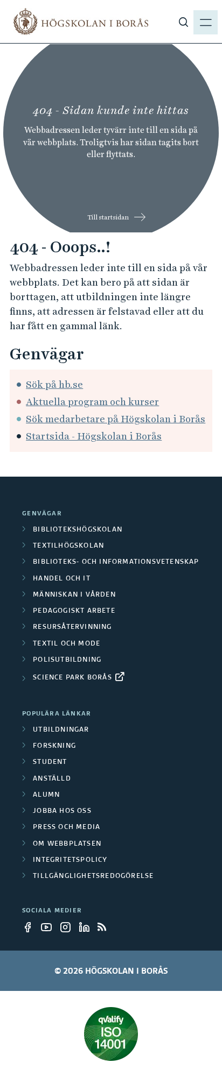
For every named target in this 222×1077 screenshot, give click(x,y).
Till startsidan (108, 217)
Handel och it (62, 579)
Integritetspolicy (70, 860)
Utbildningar (61, 730)
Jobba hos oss (62, 811)
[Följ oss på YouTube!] (49, 927)
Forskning (54, 746)
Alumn (46, 795)
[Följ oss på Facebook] (30, 927)
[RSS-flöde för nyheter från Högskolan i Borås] (106, 927)
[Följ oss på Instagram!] (68, 927)
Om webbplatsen (67, 844)
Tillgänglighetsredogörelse (93, 876)
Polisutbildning (67, 660)
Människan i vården (74, 595)
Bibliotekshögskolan (77, 530)
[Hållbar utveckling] (111, 1034)
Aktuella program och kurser (92, 401)
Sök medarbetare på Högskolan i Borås (115, 418)
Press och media (66, 827)
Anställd (52, 779)
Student (50, 762)
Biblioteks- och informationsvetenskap (116, 562)
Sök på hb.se (54, 384)
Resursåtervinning (72, 627)
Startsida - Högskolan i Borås (94, 436)
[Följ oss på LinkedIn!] (87, 927)
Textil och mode (66, 644)
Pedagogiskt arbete (74, 611)
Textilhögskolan (68, 546)
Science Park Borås (72, 678)
